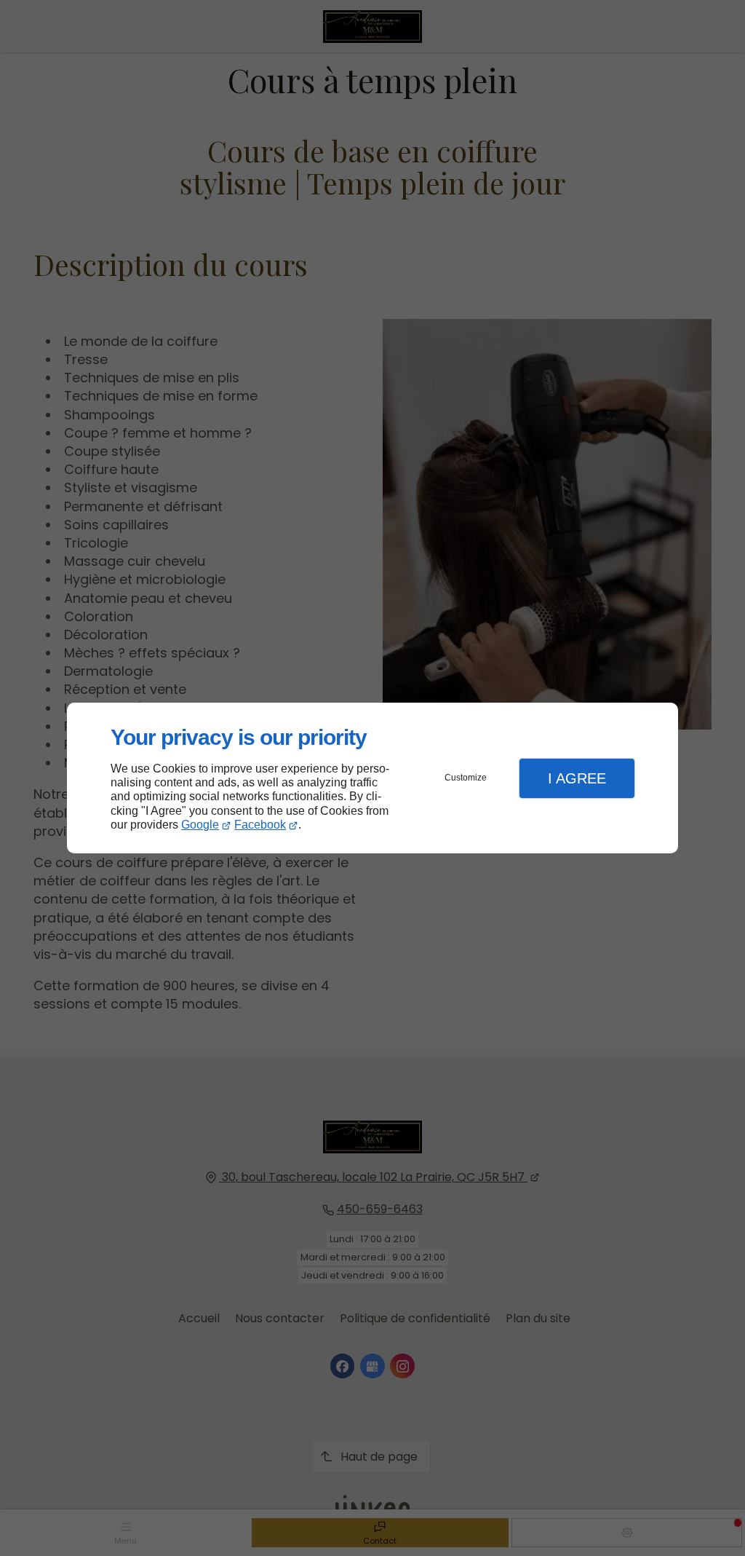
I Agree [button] (577, 778)
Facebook (260, 824)
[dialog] (372, 778)
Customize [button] (466, 778)
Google (200, 824)
